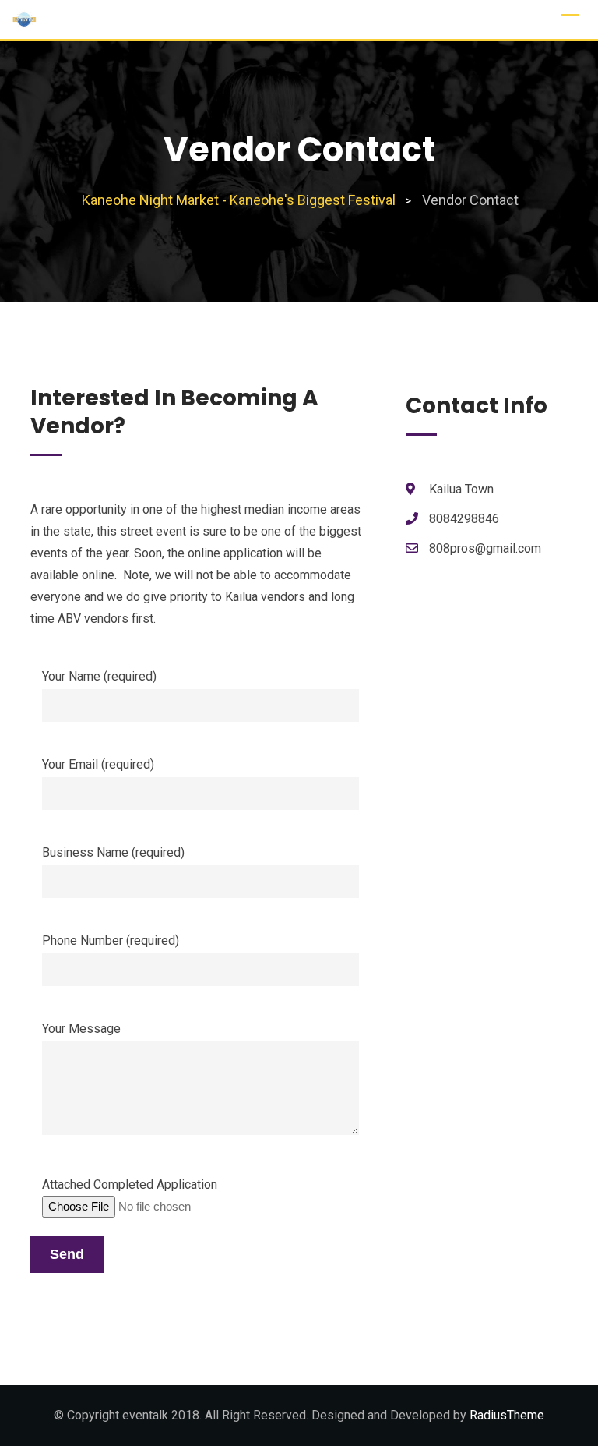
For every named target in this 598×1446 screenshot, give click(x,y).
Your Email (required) (98, 764)
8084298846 (464, 518)
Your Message (81, 1028)
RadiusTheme (507, 1415)
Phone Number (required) (110, 940)
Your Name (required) (99, 676)
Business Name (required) (113, 852)
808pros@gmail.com (485, 548)
